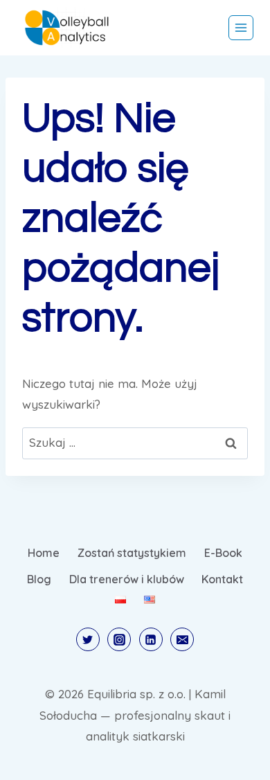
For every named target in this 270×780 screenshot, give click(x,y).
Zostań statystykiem (132, 553)
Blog (39, 579)
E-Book (223, 553)
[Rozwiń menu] (240, 27)
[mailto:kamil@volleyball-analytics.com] (182, 639)
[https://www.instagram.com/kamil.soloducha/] (119, 639)
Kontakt (222, 579)
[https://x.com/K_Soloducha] (88, 639)
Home (44, 553)
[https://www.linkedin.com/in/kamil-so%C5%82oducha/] (151, 639)
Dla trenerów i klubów (126, 579)
